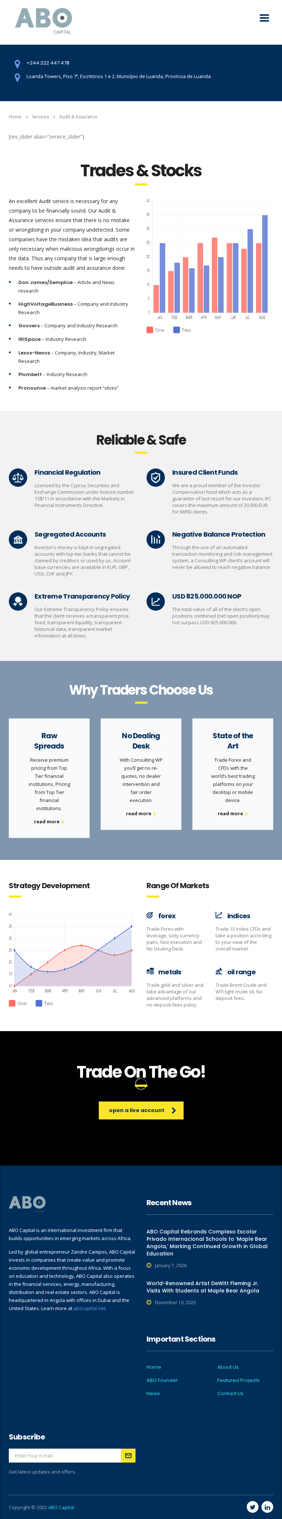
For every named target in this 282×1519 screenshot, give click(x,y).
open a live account (136, 1110)
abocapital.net (89, 1308)
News (153, 1394)
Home (15, 117)
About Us (228, 1367)
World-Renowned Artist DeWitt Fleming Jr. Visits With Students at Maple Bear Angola (203, 1287)
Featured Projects (238, 1380)
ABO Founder (162, 1380)
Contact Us (230, 1394)
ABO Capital (61, 1507)
